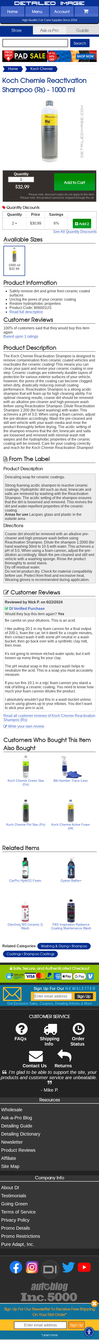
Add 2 (83, 223)
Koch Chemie (41, 69)
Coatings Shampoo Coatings (30, 953)
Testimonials (13, 1195)
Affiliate (8, 1158)
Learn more (50, 1335)
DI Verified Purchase (26, 609)
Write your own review (25, 726)
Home (12, 11)
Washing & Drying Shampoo (64, 946)
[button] (89, 1332)
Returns (63, 1065)
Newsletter (12, 1142)
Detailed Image (49, 3)
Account (62, 11)
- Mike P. (49, 1090)
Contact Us (35, 1065)
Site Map (10, 1166)
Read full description (26, 312)
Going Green (14, 1203)
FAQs (20, 1038)
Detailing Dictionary (20, 1133)
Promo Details (15, 1228)
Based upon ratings (20, 336)
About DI (10, 1187)
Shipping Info (49, 1041)
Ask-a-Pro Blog (16, 1117)
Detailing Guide (16, 1125)
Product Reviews (18, 1150)
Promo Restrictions (20, 1236)
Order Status (77, 1041)
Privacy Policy (15, 1220)
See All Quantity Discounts (75, 232)
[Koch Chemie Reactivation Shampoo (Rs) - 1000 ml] (49, 99)
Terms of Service (18, 1211)
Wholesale (11, 1109)
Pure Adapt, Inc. (17, 1244)
